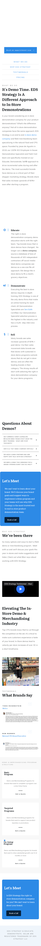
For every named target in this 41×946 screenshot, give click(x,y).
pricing (20, 77)
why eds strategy (20, 67)
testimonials (20, 72)
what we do (20, 62)
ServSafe (28, 309)
